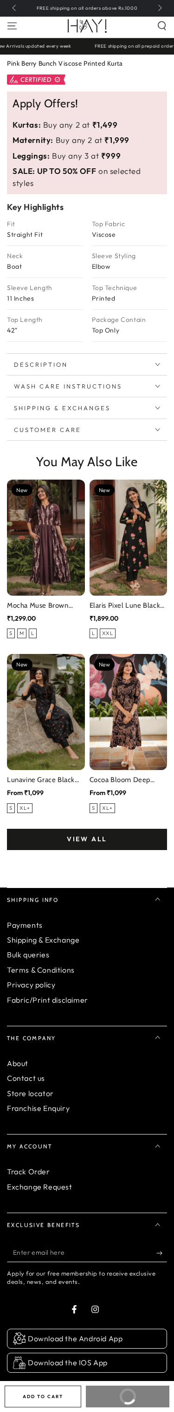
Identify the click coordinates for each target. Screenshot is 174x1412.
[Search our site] (162, 26)
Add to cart (43, 1397)
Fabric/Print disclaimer (47, 1000)
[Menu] (12, 26)
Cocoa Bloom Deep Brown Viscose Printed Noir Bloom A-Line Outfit (125, 781)
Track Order (28, 1171)
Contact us (26, 1078)
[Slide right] (159, 8)
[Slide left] (15, 8)
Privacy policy (31, 984)
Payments (25, 925)
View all (87, 839)
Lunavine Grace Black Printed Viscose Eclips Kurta (41, 781)
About (17, 1063)
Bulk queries (28, 954)
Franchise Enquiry (38, 1108)
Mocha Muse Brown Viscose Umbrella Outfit (45, 606)
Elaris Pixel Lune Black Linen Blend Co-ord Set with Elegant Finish (127, 606)
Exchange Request (39, 1186)
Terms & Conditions (41, 969)
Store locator (30, 1093)
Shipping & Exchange (43, 939)
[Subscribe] (161, 1253)
